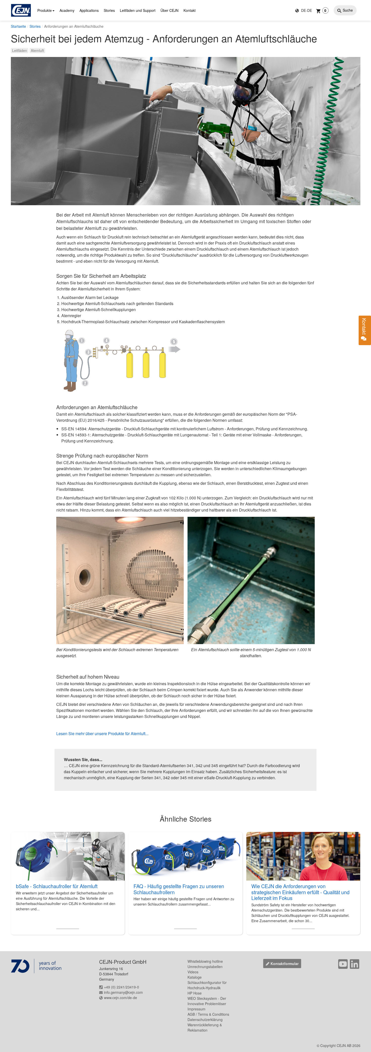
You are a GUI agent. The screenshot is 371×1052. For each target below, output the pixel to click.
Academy (67, 10)
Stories (109, 10)
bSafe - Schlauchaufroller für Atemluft (56, 886)
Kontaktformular (285, 963)
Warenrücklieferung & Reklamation (205, 1027)
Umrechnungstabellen (205, 966)
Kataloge (195, 977)
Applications (89, 10)
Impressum (196, 1008)
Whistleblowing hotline (205, 961)
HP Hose (195, 993)
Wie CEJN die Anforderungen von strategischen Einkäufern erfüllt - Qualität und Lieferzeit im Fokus (300, 891)
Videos (193, 971)
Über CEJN (169, 10)
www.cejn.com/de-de (120, 997)
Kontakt (189, 10)
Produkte (44, 10)
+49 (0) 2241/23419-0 (121, 986)
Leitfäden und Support (137, 10)
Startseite (18, 26)
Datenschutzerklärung (205, 1019)
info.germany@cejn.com (123, 992)
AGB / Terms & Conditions (208, 1014)
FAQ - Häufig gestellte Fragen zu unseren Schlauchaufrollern (179, 889)
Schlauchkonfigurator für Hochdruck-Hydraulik (207, 985)
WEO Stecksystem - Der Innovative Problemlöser (207, 1001)
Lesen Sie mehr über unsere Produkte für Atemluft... (102, 733)
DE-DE (306, 10)
